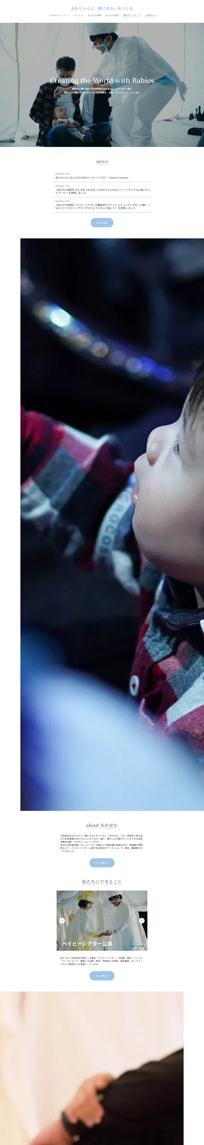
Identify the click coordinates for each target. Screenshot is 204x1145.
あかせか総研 (112, 15)
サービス (78, 15)
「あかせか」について (59, 15)
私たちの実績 (94, 15)
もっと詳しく (102, 862)
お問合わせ (150, 15)
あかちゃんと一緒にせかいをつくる (102, 8)
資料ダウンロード (132, 15)
